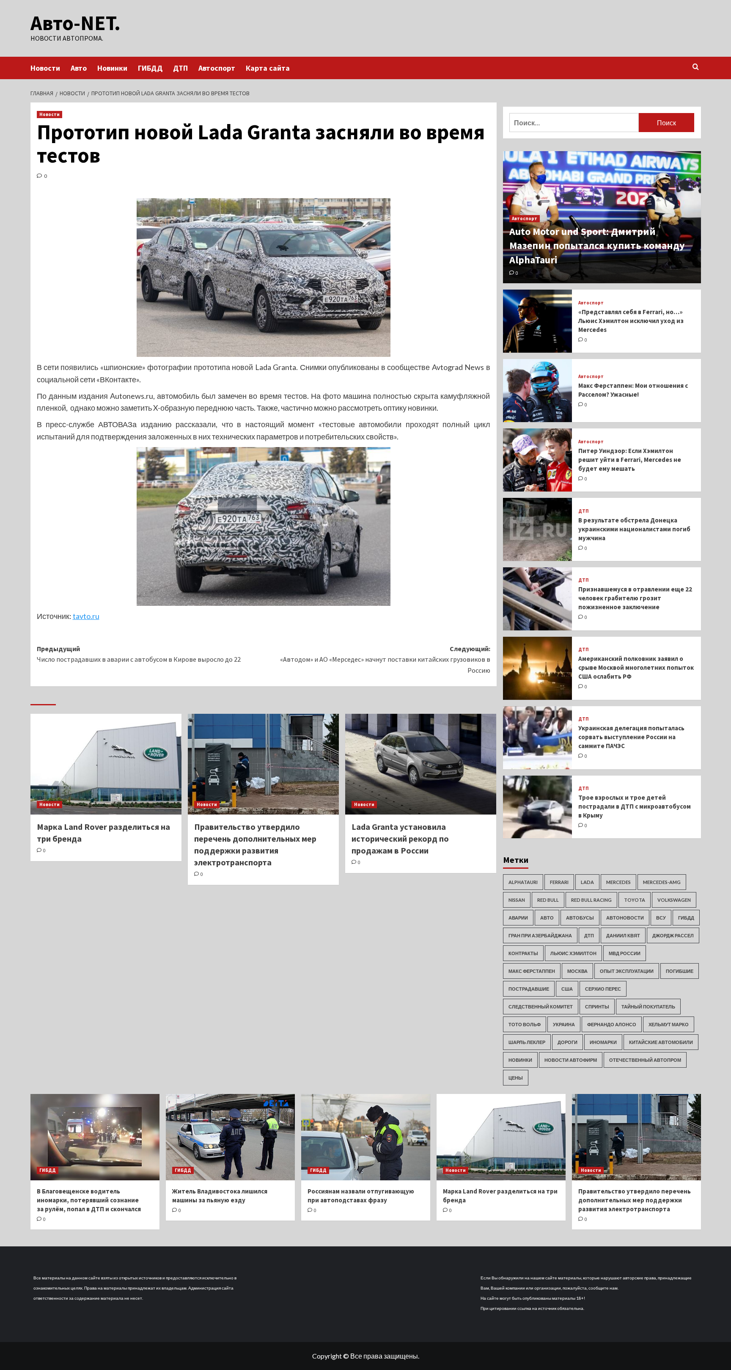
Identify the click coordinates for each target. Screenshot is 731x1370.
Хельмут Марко (669, 1024)
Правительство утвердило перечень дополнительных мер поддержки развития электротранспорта (634, 1200)
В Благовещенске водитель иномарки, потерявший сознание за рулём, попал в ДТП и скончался (89, 1200)
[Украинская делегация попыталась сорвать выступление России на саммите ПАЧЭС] (537, 737)
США (567, 989)
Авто (79, 68)
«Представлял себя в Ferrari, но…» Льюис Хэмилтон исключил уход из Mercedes (631, 321)
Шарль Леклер (526, 1042)
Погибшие (679, 971)
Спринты (597, 1006)
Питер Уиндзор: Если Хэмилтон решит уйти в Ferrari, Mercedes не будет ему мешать (629, 459)
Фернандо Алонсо (611, 1024)
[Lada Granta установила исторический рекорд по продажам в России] (420, 764)
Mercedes (618, 882)
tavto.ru (86, 616)
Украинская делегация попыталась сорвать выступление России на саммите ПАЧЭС (631, 737)
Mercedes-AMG (662, 882)
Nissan (516, 900)
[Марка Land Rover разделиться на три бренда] (105, 764)
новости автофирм (570, 1060)
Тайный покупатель (648, 1006)
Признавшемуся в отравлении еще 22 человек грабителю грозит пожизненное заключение (635, 598)
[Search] (695, 67)
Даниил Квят (623, 935)
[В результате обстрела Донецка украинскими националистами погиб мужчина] (537, 529)
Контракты (523, 953)
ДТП (180, 68)
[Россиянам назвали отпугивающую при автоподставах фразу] (365, 1137)
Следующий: (385, 659)
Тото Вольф (524, 1024)
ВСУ (661, 917)
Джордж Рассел (673, 935)
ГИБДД (150, 68)
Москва (577, 971)
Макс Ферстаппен (531, 971)
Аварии (518, 917)
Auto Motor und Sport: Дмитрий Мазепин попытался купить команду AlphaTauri (597, 245)
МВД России (624, 953)
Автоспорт (216, 68)
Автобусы (580, 917)
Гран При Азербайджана (540, 935)
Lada (587, 882)
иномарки (603, 1042)
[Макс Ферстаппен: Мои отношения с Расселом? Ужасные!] (537, 390)
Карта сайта (268, 68)
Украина (564, 1024)
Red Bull (548, 900)
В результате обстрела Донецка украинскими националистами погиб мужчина (634, 529)
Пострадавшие (528, 989)
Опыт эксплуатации (627, 971)
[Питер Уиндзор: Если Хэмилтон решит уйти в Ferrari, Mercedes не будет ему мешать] (537, 460)
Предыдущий (139, 654)
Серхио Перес (603, 989)
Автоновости (625, 917)
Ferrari (559, 882)
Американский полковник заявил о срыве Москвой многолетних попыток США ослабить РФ (636, 667)
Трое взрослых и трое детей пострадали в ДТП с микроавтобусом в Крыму (634, 806)
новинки (520, 1060)
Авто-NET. (75, 23)
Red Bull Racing (591, 900)
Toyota (634, 900)
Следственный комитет (540, 1006)
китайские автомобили (661, 1042)
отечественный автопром (645, 1060)
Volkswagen (674, 900)
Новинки (112, 68)
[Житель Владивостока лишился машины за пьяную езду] (230, 1137)
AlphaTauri (523, 882)
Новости (45, 68)
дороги (567, 1042)
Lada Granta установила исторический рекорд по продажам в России (400, 838)
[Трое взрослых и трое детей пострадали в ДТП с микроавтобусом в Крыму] (537, 807)
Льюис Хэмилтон (573, 953)
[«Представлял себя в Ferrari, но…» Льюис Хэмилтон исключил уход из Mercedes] (537, 321)
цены (515, 1077)
